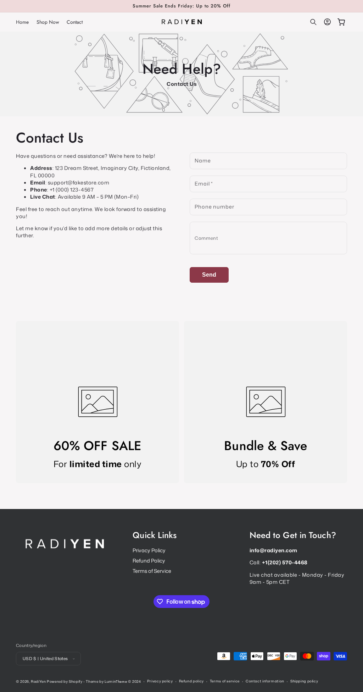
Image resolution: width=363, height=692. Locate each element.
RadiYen (38, 681)
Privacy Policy (149, 550)
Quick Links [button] (155, 535)
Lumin (116, 681)
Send (209, 275)
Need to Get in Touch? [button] (293, 535)
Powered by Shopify (64, 681)
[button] (313, 22)
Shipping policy (304, 681)
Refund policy (191, 681)
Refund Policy (149, 560)
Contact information (265, 681)
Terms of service (225, 681)
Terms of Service (152, 571)
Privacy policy (160, 681)
